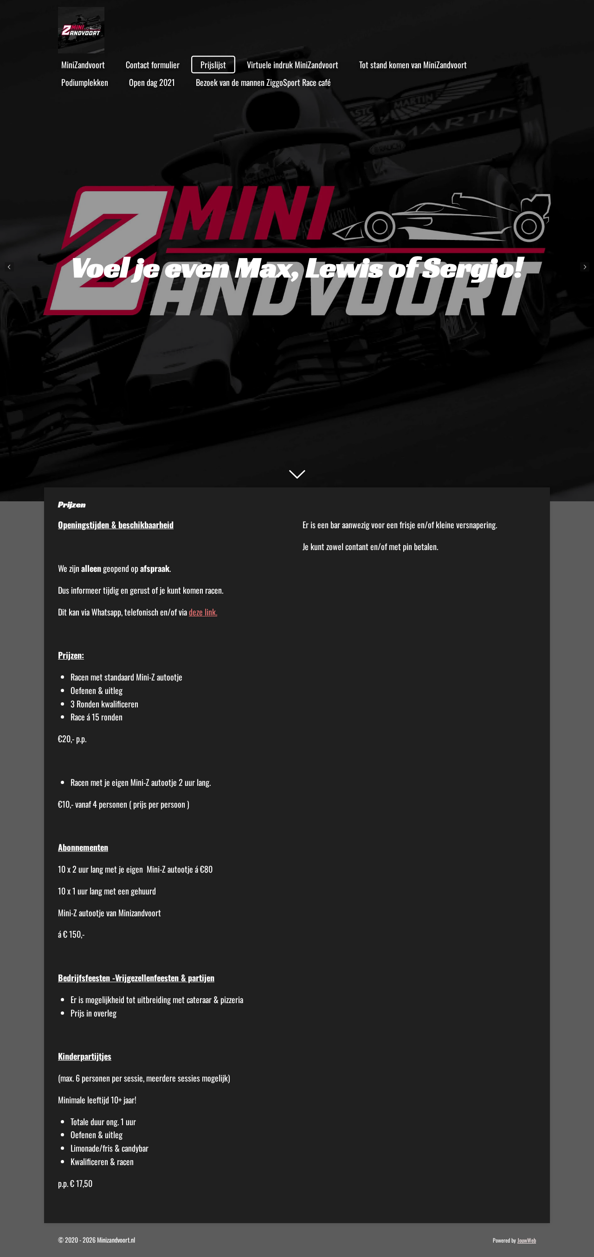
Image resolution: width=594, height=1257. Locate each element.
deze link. (203, 612)
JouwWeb (526, 1240)
